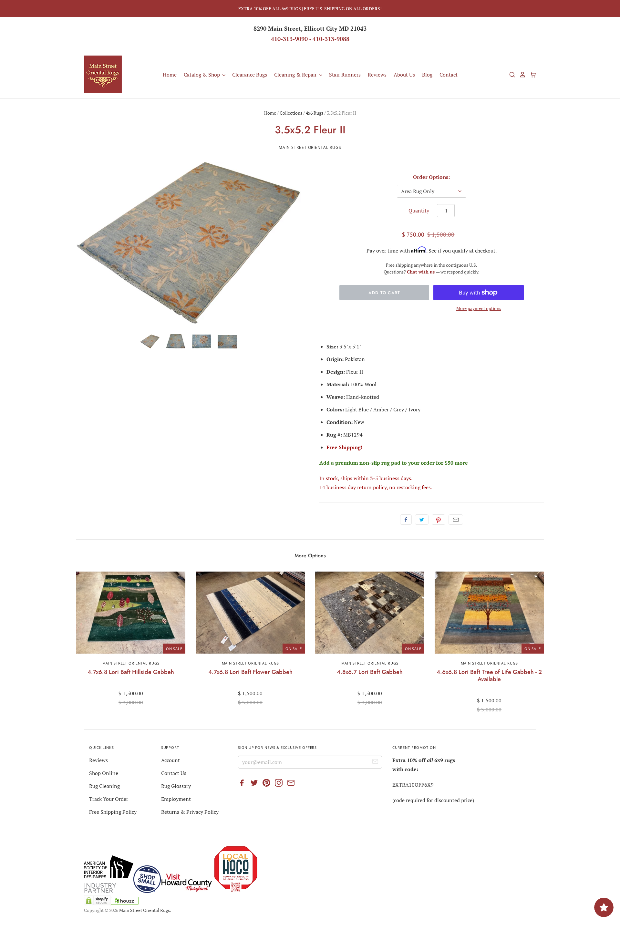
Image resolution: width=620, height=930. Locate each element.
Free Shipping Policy (113, 811)
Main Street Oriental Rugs (310, 147)
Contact (448, 74)
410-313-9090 (289, 39)
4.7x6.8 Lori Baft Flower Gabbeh (250, 672)
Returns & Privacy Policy (190, 811)
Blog (427, 74)
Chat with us (421, 272)
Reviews (377, 74)
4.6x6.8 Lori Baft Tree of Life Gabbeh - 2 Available (489, 675)
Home (170, 74)
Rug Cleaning (104, 786)
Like (406, 519)
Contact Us (173, 773)
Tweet (422, 519)
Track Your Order (108, 798)
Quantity (418, 210)
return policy (372, 487)
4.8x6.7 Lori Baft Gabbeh (370, 672)
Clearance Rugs (249, 74)
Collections (291, 113)
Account (170, 760)
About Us (404, 74)
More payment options (478, 308)
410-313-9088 (331, 39)
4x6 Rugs (314, 113)
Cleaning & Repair (296, 74)
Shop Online (103, 773)
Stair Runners (345, 74)
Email (456, 519)
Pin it (438, 519)
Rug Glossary (176, 786)
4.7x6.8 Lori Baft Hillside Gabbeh (131, 672)
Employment (176, 798)
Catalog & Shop (202, 74)
